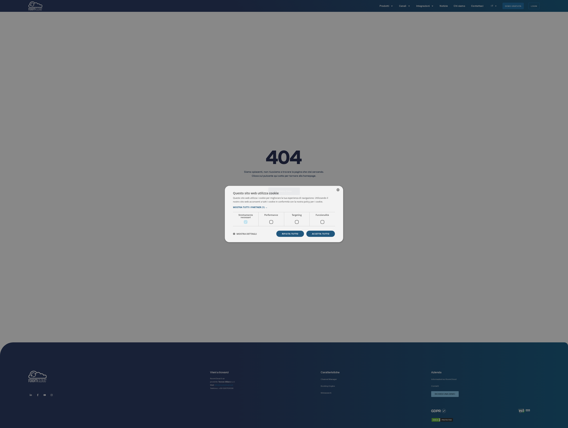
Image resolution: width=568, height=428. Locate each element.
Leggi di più (329, 201)
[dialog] (284, 214)
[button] (284, 207)
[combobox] (338, 189)
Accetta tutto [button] (320, 233)
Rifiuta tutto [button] (290, 233)
